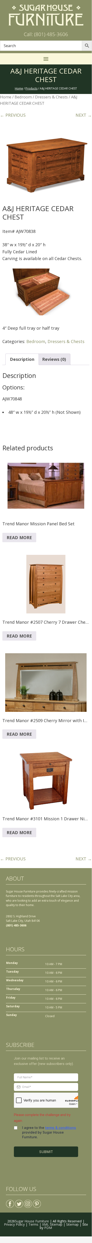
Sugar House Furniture (32, 1221)
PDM (48, 1227)
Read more (19, 537)
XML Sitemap (52, 1224)
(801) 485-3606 (16, 925)
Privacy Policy (14, 1224)
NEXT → (84, 115)
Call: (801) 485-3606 (46, 34)
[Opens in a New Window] (10, 1202)
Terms (33, 1224)
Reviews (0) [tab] (54, 359)
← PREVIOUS (13, 115)
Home (5, 97)
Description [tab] (22, 359)
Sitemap (72, 1224)
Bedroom (23, 97)
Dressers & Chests (51, 97)
